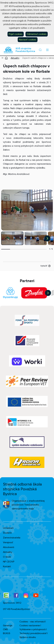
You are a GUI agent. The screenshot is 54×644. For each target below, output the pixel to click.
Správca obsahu (28, 637)
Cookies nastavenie (30, 625)
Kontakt (7, 566)
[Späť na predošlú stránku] (3, 57)
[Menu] (47, 49)
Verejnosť (8, 542)
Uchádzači (8, 528)
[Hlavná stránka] (6, 58)
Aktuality (15, 58)
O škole (7, 556)
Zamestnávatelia (11, 537)
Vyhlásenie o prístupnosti (33, 629)
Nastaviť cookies (27, 39)
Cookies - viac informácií (32, 621)
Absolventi (8, 547)
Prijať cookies (15, 34)
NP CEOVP (8, 561)
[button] (40, 49)
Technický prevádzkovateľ (33, 633)
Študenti (7, 532)
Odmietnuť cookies (36, 34)
